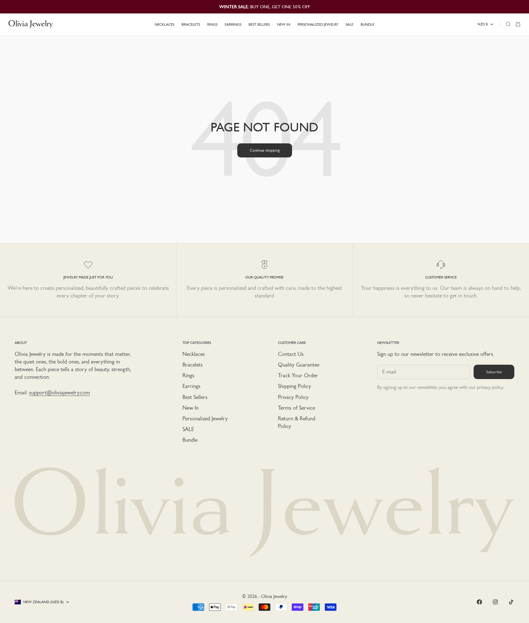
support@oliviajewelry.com (59, 392)
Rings (188, 375)
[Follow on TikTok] (511, 602)
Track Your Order (298, 375)
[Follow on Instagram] (495, 602)
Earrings (191, 386)
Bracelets (192, 364)
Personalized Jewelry (205, 418)
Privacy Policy (293, 397)
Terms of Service (296, 407)
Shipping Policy (294, 386)
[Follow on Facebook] (479, 602)
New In (190, 407)
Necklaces (193, 354)
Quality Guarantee (298, 364)
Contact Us (291, 354)
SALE (188, 429)
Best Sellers (195, 397)
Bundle (189, 440)
